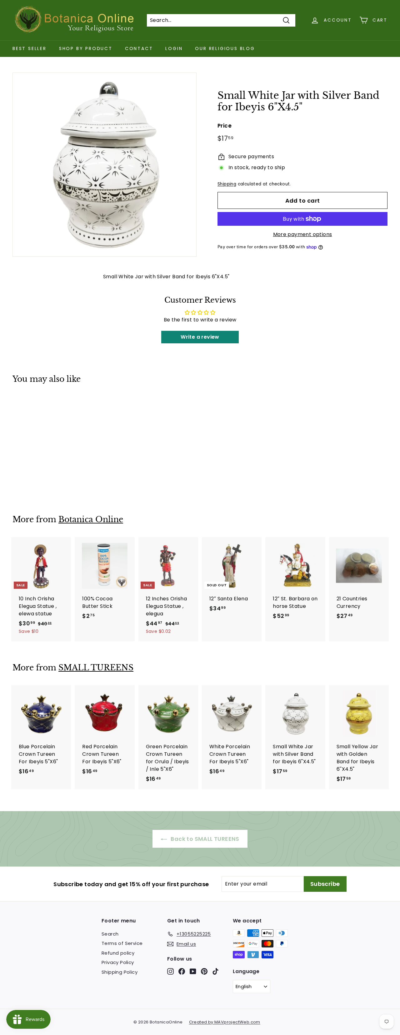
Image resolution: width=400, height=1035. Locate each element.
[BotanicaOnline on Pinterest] (204, 971)
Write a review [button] (200, 337)
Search (110, 934)
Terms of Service (122, 943)
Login (173, 48)
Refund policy (118, 953)
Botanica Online (90, 519)
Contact (139, 48)
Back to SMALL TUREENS (204, 839)
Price (225, 125)
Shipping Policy (120, 972)
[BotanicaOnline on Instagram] (170, 971)
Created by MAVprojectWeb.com (224, 1022)
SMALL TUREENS (95, 668)
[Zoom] (104, 164)
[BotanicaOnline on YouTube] (193, 971)
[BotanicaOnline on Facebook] (181, 971)
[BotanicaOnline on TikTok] (215, 971)
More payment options (302, 234)
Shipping (227, 184)
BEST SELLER (29, 48)
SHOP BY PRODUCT (85, 48)
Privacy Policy (118, 962)
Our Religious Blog (225, 48)
